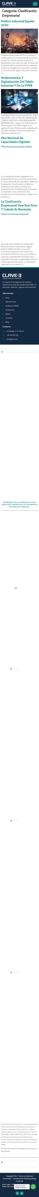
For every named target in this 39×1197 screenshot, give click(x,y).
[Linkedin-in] (21, 1193)
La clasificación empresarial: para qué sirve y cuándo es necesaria (19, 205)
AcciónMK (19, 1181)
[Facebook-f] (17, 1193)
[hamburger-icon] (35, 4)
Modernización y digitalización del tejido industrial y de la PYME (17, 81)
